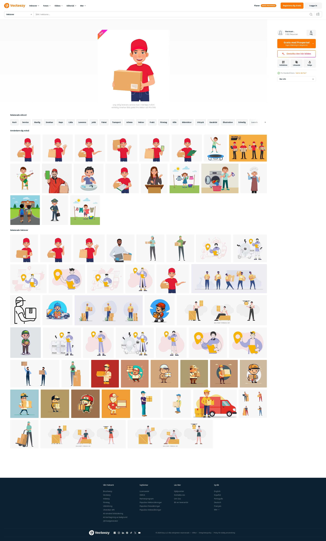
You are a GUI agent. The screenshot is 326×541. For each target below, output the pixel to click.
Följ (311, 34)
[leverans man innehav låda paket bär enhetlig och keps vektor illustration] (105, 374)
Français (217, 506)
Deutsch (217, 502)
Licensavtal (144, 491)
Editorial (70, 5)
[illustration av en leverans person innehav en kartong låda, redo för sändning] (150, 248)
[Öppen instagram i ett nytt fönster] (119, 533)
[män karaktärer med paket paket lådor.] (109, 310)
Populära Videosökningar (150, 510)
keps (61, 122)
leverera (82, 122)
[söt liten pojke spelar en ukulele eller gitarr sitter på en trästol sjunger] (25, 178)
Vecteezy (107, 495)
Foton (45, 5)
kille (174, 122)
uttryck (200, 122)
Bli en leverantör (181, 502)
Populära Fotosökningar (150, 506)
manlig (37, 122)
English (217, 491)
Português (218, 498)
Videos (57, 5)
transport (116, 122)
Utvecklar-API (109, 510)
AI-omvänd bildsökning (113, 513)
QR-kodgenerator (110, 521)
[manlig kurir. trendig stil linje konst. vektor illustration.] (105, 278)
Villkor (194, 533)
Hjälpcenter (179, 491)
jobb (94, 122)
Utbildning (107, 506)
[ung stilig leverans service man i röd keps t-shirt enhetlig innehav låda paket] (24, 248)
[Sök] (311, 14)
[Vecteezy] (14, 5)
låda (71, 122)
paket (104, 122)
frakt (152, 122)
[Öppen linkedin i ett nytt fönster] (123, 533)
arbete (129, 122)
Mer (82, 5)
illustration (228, 122)
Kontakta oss (179, 495)
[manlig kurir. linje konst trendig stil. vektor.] (248, 342)
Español (217, 495)
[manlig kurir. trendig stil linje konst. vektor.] (250, 248)
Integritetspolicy (205, 533)
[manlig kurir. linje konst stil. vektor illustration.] (135, 342)
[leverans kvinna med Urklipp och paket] (75, 374)
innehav (49, 122)
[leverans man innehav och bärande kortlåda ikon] (177, 404)
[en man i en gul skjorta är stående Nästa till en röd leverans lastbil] (215, 404)
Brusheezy (107, 491)
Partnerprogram (147, 498)
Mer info (283, 79)
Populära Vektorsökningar (151, 502)
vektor (141, 122)
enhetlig (242, 122)
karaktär (213, 122)
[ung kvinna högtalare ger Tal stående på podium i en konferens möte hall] (154, 178)
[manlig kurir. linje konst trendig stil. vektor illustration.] (208, 342)
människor (187, 122)
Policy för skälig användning (224, 533)
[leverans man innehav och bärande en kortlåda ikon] (146, 404)
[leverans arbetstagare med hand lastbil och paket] (24, 434)
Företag (106, 502)
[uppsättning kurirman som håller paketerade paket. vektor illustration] (229, 278)
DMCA (142, 495)
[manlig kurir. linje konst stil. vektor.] (62, 342)
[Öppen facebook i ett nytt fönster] (115, 533)
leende (254, 122)
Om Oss (177, 498)
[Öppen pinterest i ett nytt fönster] (127, 533)
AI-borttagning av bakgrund (115, 517)
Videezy (106, 498)
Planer (257, 5)
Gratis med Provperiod (296, 43)
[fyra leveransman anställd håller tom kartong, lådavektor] (248, 148)
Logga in (313, 5)
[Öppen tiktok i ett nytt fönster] (131, 533)
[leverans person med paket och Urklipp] (180, 248)
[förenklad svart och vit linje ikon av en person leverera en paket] (25, 310)
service (25, 122)
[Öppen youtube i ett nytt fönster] (139, 533)
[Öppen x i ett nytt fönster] (135, 533)
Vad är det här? (301, 73)
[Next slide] (263, 122)
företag (163, 122)
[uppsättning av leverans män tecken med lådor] (253, 404)
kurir (14, 122)
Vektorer (33, 5)
